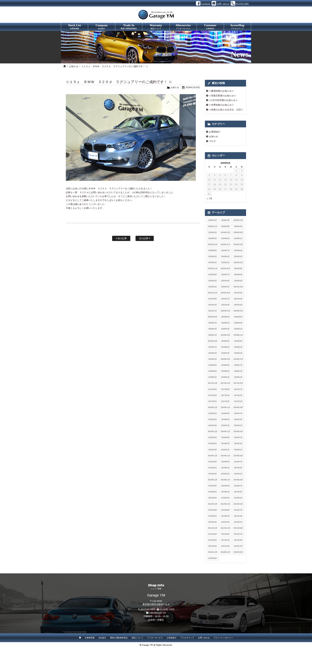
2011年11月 (225, 528)
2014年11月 (225, 456)
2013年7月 (238, 486)
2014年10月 (238, 456)
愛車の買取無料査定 (119, 638)
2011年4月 (238, 540)
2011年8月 (225, 534)
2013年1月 (238, 498)
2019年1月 (212, 359)
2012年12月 (212, 504)
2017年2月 (225, 401)
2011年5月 (225, 540)
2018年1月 (238, 377)
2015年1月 (238, 450)
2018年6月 (212, 371)
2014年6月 (212, 468)
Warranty (156, 26)
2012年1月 (238, 522)
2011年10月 (238, 528)
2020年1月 (212, 335)
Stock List (74, 26)
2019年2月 (238, 353)
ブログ (212, 141)
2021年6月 (238, 299)
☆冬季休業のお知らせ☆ (221, 105)
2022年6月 (238, 274)
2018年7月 (238, 365)
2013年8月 (225, 486)
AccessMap (237, 26)
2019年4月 (212, 353)
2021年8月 (212, 299)
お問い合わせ (204, 638)
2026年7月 (212, 220)
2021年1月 (212, 311)
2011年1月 (238, 546)
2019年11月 (238, 335)
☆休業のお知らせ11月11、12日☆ (226, 109)
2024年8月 (212, 238)
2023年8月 (212, 250)
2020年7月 (212, 323)
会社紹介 (102, 638)
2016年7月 (238, 413)
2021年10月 (225, 293)
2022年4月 (225, 281)
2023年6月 (238, 250)
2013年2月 (225, 498)
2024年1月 (238, 238)
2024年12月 (225, 232)
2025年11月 (212, 226)
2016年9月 (212, 413)
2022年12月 (238, 262)
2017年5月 (225, 395)
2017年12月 (212, 383)
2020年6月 (225, 323)
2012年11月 (225, 504)
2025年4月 (238, 226)
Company (102, 26)
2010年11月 (225, 552)
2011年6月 (212, 540)
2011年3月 (212, 546)
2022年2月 (212, 287)
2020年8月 (238, 317)
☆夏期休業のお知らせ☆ (221, 91)
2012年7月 (238, 510)
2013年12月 (212, 480)
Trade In (129, 26)
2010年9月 (212, 558)
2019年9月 (225, 341)
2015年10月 (238, 431)
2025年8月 (225, 226)
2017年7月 (238, 389)
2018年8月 (225, 365)
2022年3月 (238, 281)
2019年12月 (225, 335)
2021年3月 (238, 305)
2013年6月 (212, 492)
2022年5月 (212, 281)
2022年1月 (225, 287)
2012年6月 (212, 516)
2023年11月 (225, 244)
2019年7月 (212, 347)
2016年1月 (238, 425)
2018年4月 (238, 371)
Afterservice (183, 26)
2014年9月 (212, 462)
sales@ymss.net (157, 612)
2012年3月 (212, 522)
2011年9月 (212, 534)
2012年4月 (238, 516)
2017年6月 (212, 395)
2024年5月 (225, 238)
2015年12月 (212, 431)
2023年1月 (225, 262)
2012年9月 (212, 510)
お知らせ (73, 66)
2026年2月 (225, 220)
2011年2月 (225, 546)
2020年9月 (225, 317)
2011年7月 (238, 534)
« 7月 (209, 198)
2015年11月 (225, 431)
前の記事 (122, 238)
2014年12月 (212, 456)
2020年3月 (225, 329)
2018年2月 (225, 377)
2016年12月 (212, 407)
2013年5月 (225, 492)
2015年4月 (238, 443)
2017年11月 (225, 383)
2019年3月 (225, 353)
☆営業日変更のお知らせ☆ (222, 95)
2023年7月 (225, 250)
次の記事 (144, 238)
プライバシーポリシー (223, 638)
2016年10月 (238, 407)
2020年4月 (212, 329)
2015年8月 (225, 437)
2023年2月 (212, 262)
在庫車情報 (90, 638)
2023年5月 (212, 256)
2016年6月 (212, 419)
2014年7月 (238, 462)
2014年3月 (212, 474)
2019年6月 (225, 347)
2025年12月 (238, 220)
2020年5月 (238, 323)
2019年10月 (212, 341)
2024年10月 (238, 232)
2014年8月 (225, 462)
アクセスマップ (187, 638)
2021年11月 (212, 293)
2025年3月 (212, 232)
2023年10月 (238, 244)
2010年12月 (212, 552)
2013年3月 (212, 498)
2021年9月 (238, 293)
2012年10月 (238, 504)
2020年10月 (212, 317)
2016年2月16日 (193, 87)
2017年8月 (225, 389)
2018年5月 (225, 371)
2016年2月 (225, 425)
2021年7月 (225, 299)
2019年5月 (238, 347)
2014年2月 (225, 474)
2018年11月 (238, 359)
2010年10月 (238, 552)
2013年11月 (225, 480)
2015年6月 (212, 443)
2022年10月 (225, 268)
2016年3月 (212, 425)
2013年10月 (238, 480)
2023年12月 (212, 244)
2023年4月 (225, 256)
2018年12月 (225, 359)
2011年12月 (212, 528)
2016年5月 (225, 419)
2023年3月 (238, 256)
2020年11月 (238, 311)
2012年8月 (225, 510)
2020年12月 (225, 311)
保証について (137, 638)
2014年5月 (225, 468)
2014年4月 (238, 468)
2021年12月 (238, 287)
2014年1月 (238, 474)
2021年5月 (212, 305)
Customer (210, 26)
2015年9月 (212, 437)
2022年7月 (225, 274)
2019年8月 (238, 341)
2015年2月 (225, 450)
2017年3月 (212, 401)
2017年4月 (238, 395)
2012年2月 (225, 522)
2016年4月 (238, 419)
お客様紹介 (214, 131)
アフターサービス (155, 638)
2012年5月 (225, 516)
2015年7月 (238, 437)
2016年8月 (225, 413)
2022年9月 (238, 268)
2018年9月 (212, 365)
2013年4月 (238, 492)
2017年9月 (212, 389)
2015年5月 (225, 443)
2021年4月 (225, 305)
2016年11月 (225, 407)
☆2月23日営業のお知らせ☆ (223, 100)
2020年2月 (238, 329)
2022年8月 (212, 274)
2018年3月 (212, 377)
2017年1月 (238, 401)
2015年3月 (212, 450)
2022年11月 (212, 268)
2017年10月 (238, 383)
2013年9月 (212, 486)
